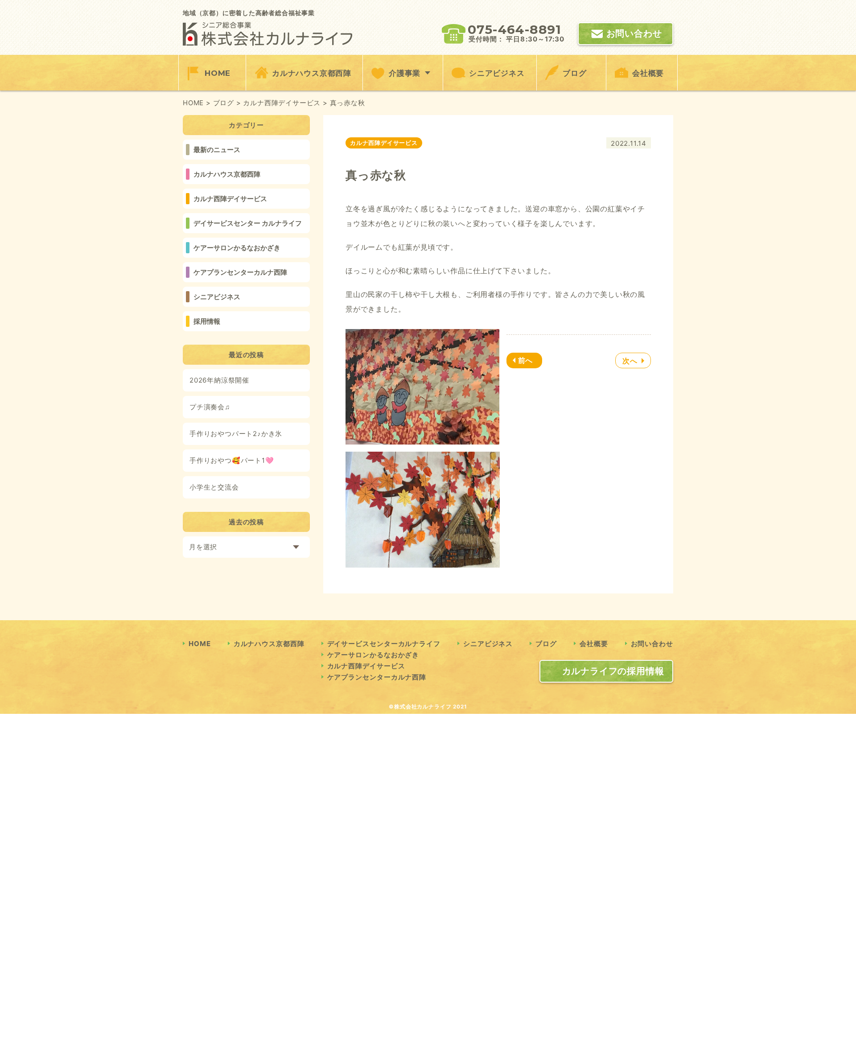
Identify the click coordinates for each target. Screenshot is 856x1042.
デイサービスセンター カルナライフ (247, 223)
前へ (525, 360)
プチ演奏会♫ (209, 407)
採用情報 (206, 321)
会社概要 (648, 73)
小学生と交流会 (214, 487)
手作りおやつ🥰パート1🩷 (231, 460)
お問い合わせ (634, 33)
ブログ (574, 73)
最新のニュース (216, 149)
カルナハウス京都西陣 (311, 73)
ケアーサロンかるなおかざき (236, 247)
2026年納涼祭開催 (219, 380)
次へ (630, 360)
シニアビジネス (497, 73)
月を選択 (203, 547)
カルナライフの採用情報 (613, 671)
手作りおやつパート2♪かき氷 (235, 433)
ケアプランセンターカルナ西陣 (240, 272)
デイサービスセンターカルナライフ (383, 643)
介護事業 (404, 73)
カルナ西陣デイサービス (230, 198)
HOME (217, 73)
